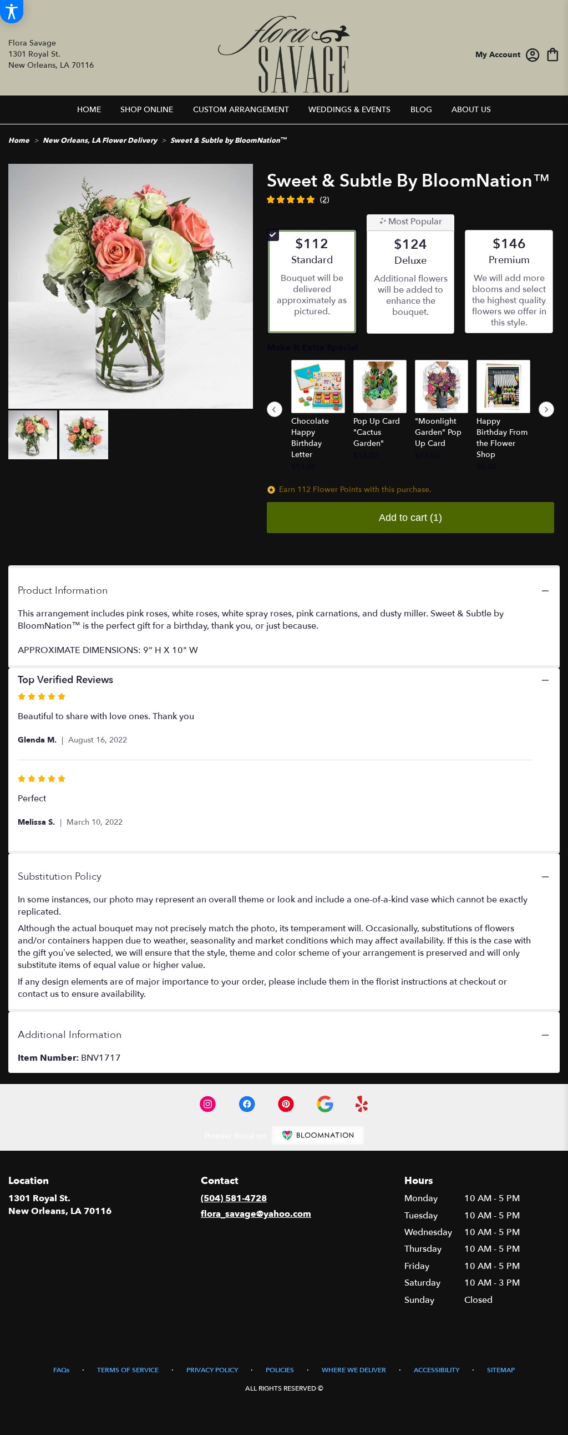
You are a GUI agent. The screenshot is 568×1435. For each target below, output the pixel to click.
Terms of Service (128, 1370)
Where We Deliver (354, 1370)
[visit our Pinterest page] (286, 1104)
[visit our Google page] (325, 1104)
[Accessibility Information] (11, 11)
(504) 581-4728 (234, 1198)
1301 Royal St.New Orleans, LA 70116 (59, 1204)
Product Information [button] (63, 591)
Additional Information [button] (69, 1035)
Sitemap (501, 1370)
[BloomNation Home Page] (318, 1135)
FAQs (61, 1370)
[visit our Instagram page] (208, 1104)
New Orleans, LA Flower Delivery (100, 140)
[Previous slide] (274, 409)
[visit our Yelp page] (361, 1104)
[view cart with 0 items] (553, 54)
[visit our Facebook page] (246, 1104)
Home (18, 140)
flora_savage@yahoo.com (256, 1214)
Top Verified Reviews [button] (65, 680)
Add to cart (410, 517)
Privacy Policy (212, 1370)
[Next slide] (546, 409)
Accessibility (436, 1370)
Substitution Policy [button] (60, 877)
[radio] (312, 281)
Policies (280, 1370)
